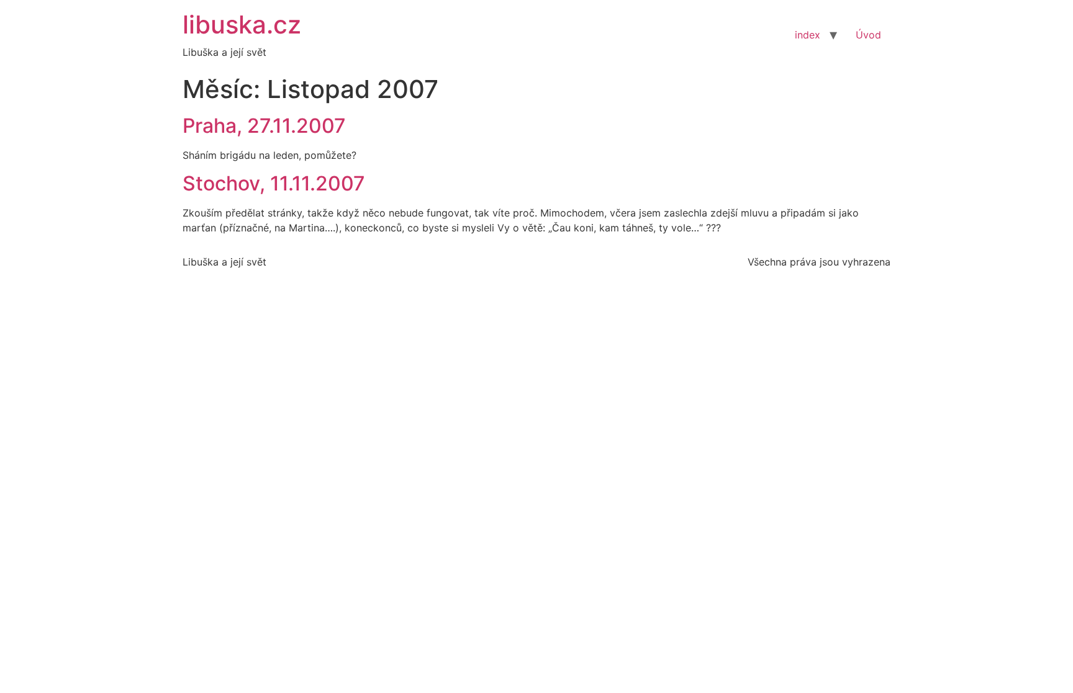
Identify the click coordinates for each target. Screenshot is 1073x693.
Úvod (868, 35)
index (807, 35)
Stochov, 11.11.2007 (274, 183)
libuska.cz (242, 24)
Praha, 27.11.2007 (264, 126)
